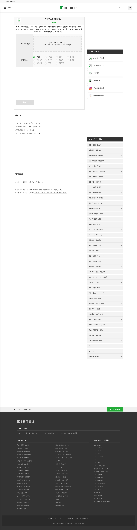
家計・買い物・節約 (23, 505)
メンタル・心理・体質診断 (63, 454)
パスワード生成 (22, 433)
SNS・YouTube (60, 505)
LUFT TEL (97, 463)
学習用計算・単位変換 (23, 477)
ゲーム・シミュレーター (24, 499)
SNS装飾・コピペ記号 (61, 480)
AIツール (57, 502)
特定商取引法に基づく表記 (102, 501)
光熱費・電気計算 (22, 483)
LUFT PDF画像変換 (99, 483)
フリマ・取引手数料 (23, 458)
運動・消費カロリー (23, 493)
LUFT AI (96, 460)
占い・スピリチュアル (23, 496)
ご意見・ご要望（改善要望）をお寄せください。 (50, 193)
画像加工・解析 (21, 509)
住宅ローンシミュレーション (102, 469)
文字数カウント (34, 433)
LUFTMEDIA (97, 445)
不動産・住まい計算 (61, 470)
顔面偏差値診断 (72, 433)
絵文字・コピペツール (23, 480)
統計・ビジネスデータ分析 (63, 486)
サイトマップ (98, 498)
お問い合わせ (98, 495)
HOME (50, 518)
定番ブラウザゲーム (23, 467)
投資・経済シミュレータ (62, 445)
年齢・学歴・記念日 (23, 445)
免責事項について (99, 492)
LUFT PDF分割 (98, 486)
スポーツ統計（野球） (61, 483)
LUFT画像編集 (98, 475)
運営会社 (70, 518)
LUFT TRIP (97, 454)
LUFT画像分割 (98, 477)
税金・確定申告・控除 (61, 489)
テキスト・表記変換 (61, 493)
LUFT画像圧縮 (98, 480)
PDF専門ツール (59, 461)
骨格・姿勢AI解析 (60, 464)
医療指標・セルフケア (61, 451)
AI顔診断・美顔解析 (23, 448)
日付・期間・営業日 (23, 473)
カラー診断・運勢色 (23, 470)
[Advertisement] (32, 83)
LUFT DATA (97, 489)
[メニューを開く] (5, 8)
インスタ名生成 (61, 433)
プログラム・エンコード (62, 467)
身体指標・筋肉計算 (23, 502)
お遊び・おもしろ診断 (23, 486)
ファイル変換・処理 (23, 489)
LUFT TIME (97, 451)
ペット (57, 499)
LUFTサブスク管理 (99, 466)
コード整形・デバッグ (61, 496)
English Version (60, 518)
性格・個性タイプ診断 (23, 464)
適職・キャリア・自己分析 (25, 461)
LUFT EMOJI (98, 448)
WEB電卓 (51, 433)
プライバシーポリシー (82, 518)
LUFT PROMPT (98, 457)
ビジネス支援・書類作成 (24, 454)
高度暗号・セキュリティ (62, 473)
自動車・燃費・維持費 (23, 451)
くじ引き (43, 433)
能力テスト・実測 (60, 477)
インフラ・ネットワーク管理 (63, 458)
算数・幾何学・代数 (61, 448)
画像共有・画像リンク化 (101, 472)
